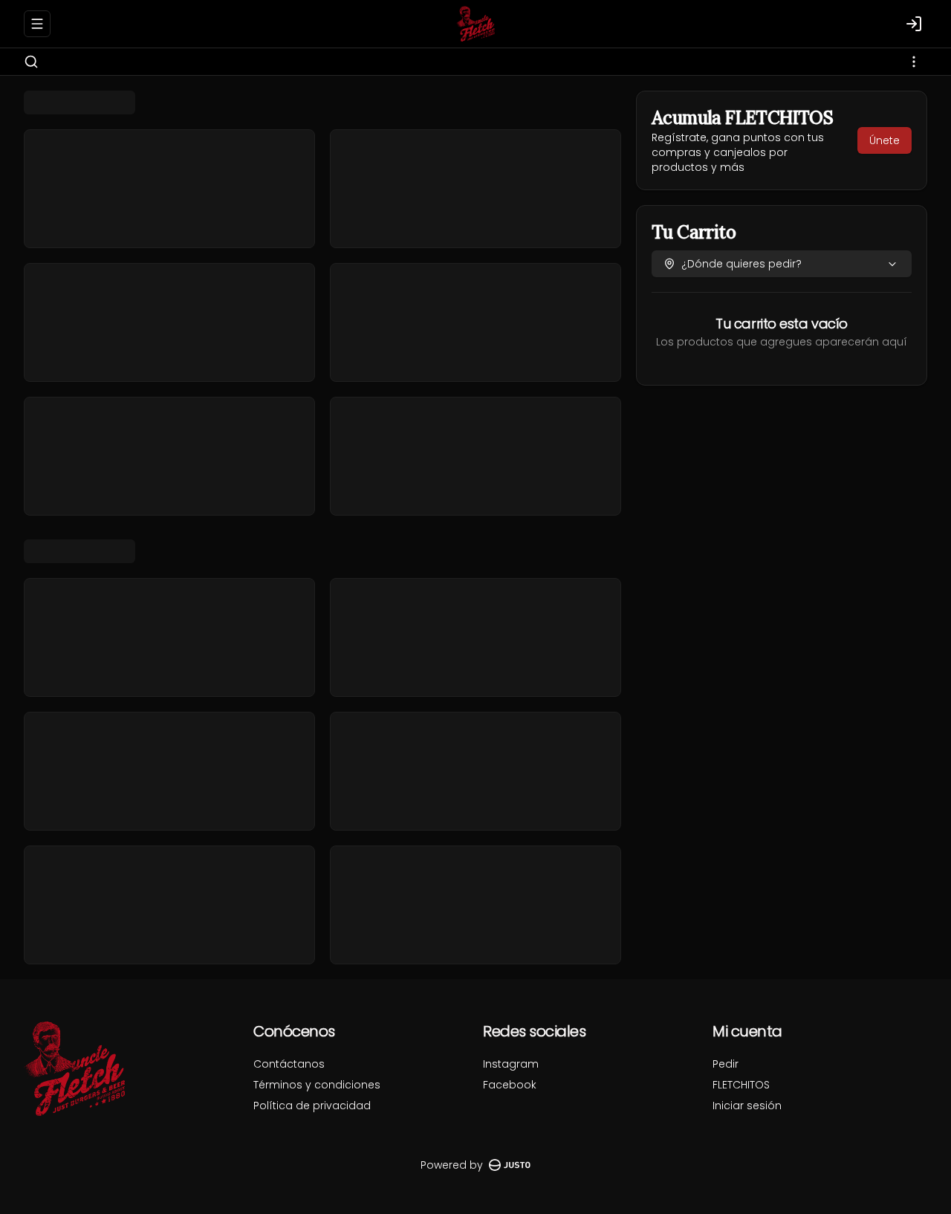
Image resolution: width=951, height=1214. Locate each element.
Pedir (726, 1063)
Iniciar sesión (747, 1105)
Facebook (509, 1084)
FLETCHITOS (741, 1084)
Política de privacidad (312, 1105)
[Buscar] (31, 61)
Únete (884, 140)
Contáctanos (289, 1063)
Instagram (511, 1063)
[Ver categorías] (913, 61)
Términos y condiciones (316, 1084)
